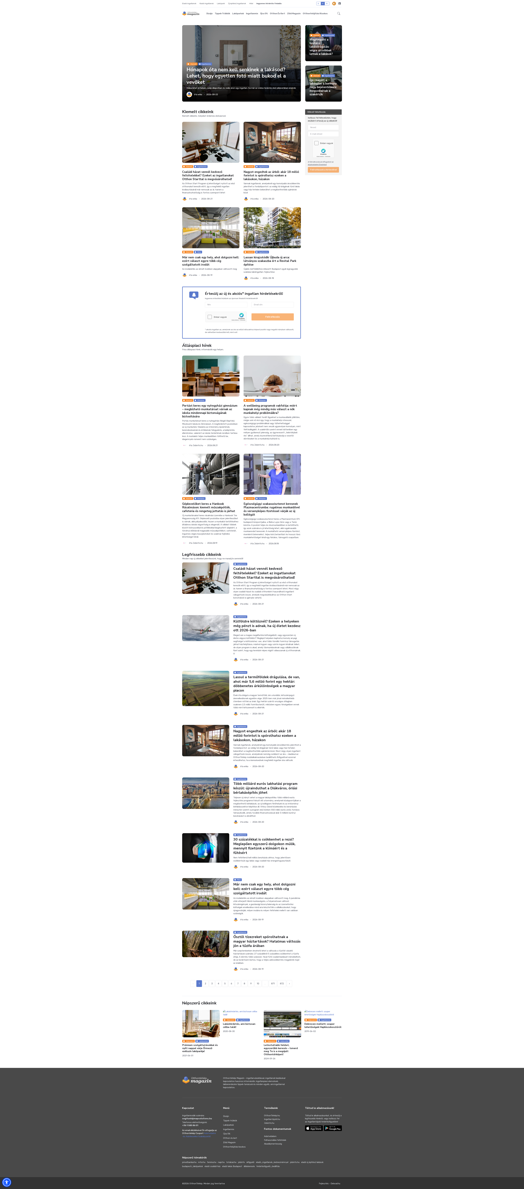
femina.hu (211, 1162)
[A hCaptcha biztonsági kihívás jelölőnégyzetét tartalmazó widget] (226, 317)
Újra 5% (264, 13)
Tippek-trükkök (222, 13)
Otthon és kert (277, 13)
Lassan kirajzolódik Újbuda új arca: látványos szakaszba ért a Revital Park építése (270, 261)
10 (258, 983)
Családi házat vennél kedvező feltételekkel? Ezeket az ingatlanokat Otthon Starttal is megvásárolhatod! (208, 175)
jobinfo (241, 1162)
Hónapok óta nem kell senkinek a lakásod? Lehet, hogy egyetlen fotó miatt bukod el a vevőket (236, 76)
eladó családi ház (213, 1166)
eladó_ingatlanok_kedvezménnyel (272, 1162)
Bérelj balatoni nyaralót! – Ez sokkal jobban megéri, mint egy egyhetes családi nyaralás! (282, 1048)
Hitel (251, 3)
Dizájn (209, 13)
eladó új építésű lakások (312, 1162)
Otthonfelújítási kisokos (315, 13)
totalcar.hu (231, 1162)
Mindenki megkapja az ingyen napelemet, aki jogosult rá (199, 1046)
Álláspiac (200, 400)
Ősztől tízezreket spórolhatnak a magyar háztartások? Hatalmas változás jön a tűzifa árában (266, 941)
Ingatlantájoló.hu (272, 1119)
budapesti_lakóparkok (192, 1166)
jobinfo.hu (295, 1162)
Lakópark (221, 3)
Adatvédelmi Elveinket (317, 165)
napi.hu (221, 1162)
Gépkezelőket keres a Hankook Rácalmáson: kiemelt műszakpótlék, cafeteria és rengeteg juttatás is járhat (208, 507)
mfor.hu (201, 1162)
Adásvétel (284, 1041)
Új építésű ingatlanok (237, 3)
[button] (339, 13)
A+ (327, 3)
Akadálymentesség (273, 1144)
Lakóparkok (238, 13)
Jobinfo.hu (269, 1123)
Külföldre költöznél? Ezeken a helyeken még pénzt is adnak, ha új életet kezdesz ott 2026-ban (266, 626)
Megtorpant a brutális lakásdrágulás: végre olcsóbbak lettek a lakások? (321, 47)
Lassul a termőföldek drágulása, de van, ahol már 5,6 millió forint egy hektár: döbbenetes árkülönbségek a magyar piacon (266, 684)
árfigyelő (250, 1162)
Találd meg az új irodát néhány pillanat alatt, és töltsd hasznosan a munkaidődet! (322, 1048)
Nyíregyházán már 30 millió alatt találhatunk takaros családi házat (238, 1027)
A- (319, 3)
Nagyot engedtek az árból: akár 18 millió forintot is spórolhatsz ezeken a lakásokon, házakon (271, 175)
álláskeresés (249, 1166)
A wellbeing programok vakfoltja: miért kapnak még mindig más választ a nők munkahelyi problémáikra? (270, 409)
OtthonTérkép (196, 1183)
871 (273, 983)
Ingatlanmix (252, 13)
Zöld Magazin (294, 13)
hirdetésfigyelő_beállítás (268, 1166)
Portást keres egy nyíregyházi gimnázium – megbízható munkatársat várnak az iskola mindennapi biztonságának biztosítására (209, 411)
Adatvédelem (270, 1136)
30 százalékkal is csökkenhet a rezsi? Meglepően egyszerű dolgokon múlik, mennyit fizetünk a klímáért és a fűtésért (264, 846)
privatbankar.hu (189, 1162)
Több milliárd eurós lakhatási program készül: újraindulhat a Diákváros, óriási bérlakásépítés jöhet (265, 788)
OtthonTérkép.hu (272, 1115)
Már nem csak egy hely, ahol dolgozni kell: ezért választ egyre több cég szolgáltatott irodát (210, 261)
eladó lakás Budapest (232, 1166)
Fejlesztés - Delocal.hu (329, 1183)
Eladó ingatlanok (189, 3)
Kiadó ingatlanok (207, 3)
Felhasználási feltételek (275, 1140)
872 (282, 983)
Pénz (199, 252)
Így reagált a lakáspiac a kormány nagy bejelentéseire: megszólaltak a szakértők (323, 87)
